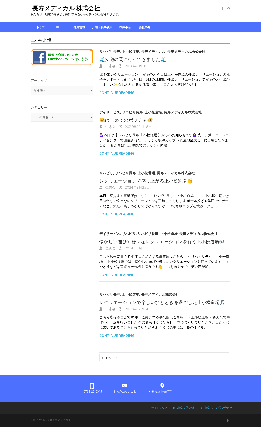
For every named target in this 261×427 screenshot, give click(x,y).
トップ (40, 27)
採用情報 (79, 27)
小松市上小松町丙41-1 (163, 391)
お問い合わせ (224, 407)
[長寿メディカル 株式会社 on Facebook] (222, 8)
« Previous (109, 357)
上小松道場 (130, 51)
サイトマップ (159, 407)
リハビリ (106, 173)
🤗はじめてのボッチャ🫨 (126, 120)
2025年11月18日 (138, 126)
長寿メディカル (153, 51)
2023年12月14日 (138, 309)
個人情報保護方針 (183, 407)
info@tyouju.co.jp (125, 391)
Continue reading (116, 92)
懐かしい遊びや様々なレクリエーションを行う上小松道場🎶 (162, 241)
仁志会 (110, 66)
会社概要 (144, 27)
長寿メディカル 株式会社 (65, 8)
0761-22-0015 (93, 391)
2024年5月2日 (136, 248)
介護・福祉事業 (102, 27)
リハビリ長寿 (109, 51)
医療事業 (125, 27)
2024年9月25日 (137, 187)
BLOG (60, 27)
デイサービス (109, 112)
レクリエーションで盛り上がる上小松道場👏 (145, 181)
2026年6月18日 (137, 66)
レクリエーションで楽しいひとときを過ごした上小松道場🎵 (162, 302)
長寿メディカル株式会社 (186, 51)
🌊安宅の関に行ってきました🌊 (132, 59)
